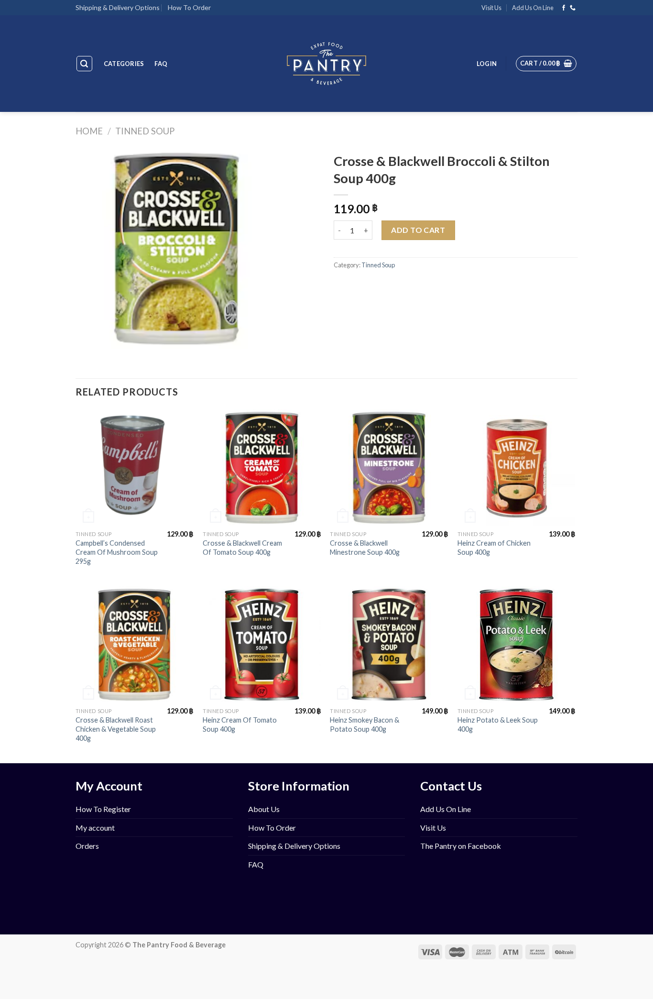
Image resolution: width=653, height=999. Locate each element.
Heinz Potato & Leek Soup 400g (497, 724)
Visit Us (491, 7)
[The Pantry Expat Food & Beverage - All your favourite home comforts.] (326, 64)
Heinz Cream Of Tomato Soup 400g (240, 724)
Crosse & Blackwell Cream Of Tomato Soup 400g (242, 547)
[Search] (84, 63)
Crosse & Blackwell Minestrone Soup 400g (365, 547)
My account (95, 827)
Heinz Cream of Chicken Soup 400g (494, 547)
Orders (87, 845)
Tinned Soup (144, 131)
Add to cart (418, 229)
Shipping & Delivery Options (118, 7)
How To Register (103, 808)
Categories (124, 63)
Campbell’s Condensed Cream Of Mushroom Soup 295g (117, 552)
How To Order (189, 7)
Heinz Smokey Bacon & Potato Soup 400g (364, 724)
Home (89, 131)
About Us (264, 808)
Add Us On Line (533, 7)
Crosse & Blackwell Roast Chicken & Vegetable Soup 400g (116, 729)
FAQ (160, 63)
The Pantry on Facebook (460, 845)
